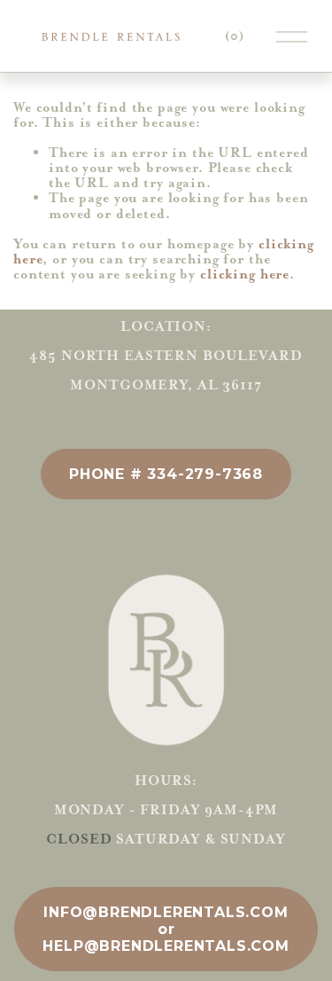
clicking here (245, 274)
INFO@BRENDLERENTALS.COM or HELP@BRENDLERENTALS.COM (165, 929)
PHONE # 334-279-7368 (166, 474)
